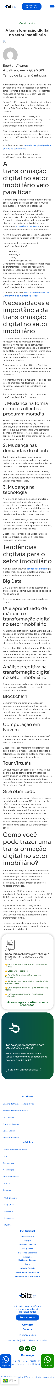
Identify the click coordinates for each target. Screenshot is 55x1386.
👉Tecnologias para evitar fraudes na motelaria (24, 995)
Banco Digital (9, 1131)
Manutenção (8, 1170)
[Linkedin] (33, 1348)
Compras (7, 1190)
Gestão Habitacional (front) (15, 1149)
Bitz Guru (8, 1211)
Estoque (6, 1183)
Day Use (7, 1225)
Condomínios (27, 23)
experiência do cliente (27, 226)
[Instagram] (21, 1348)
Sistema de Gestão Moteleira (15, 1110)
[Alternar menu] (52, 6)
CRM (5, 1156)
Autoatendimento (11, 1176)
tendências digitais (37, 568)
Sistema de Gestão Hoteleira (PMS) (18, 1104)
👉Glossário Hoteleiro (16, 971)
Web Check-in (10, 1198)
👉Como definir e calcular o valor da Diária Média (26, 988)
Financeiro (9, 1218)
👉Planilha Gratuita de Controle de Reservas (23, 976)
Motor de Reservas (11, 1124)
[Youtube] (27, 1348)
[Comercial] (47, 1359)
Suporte (6, 1365)
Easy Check (9, 1205)
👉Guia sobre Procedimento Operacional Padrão (26, 965)
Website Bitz (11, 1137)
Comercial (48, 1365)
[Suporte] (5, 1359)
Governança (8, 1163)
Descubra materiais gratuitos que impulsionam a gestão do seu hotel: (27, 956)
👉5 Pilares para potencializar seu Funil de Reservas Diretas (26, 982)
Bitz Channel (8, 1117)
